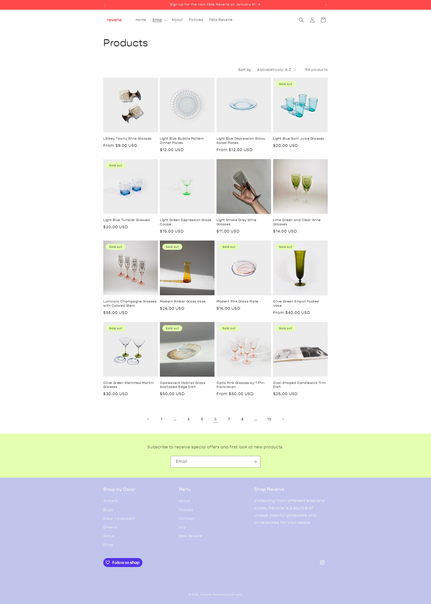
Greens (110, 527)
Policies (186, 510)
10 (269, 419)
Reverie (206, 594)
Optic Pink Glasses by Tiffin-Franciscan (240, 385)
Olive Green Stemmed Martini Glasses (128, 385)
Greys (108, 536)
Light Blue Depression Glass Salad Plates (240, 141)
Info (182, 527)
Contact (187, 519)
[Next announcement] (326, 4)
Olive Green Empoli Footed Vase (296, 303)
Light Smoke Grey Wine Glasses (236, 222)
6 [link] (215, 419)
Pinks (108, 545)
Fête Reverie (190, 536)
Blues (108, 510)
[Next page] (282, 419)
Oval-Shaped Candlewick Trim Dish (299, 385)
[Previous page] (148, 419)
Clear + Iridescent (119, 519)
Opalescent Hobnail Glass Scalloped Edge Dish (182, 385)
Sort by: (245, 70)
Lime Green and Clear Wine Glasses (297, 222)
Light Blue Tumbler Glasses (126, 220)
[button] (159, 20)
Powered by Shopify (228, 594)
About (184, 501)
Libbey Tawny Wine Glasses (127, 138)
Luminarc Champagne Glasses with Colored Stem (130, 303)
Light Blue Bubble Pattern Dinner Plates (182, 141)
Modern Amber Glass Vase (183, 301)
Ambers (110, 501)
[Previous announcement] (105, 4)
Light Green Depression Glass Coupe (186, 222)
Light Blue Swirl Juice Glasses (298, 138)
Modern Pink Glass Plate (237, 301)
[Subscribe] (254, 462)
